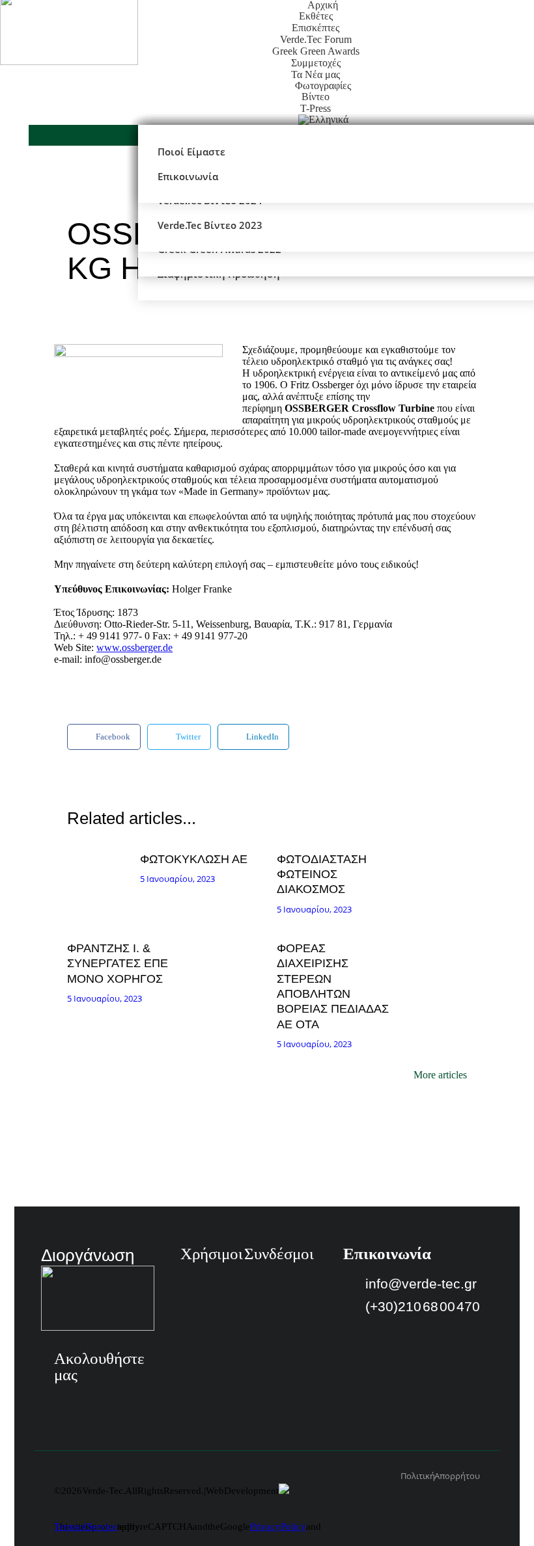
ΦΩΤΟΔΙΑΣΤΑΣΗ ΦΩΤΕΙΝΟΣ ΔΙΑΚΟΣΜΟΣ (322, 874)
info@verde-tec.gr (421, 1283)
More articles (440, 1075)
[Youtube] (98, 1401)
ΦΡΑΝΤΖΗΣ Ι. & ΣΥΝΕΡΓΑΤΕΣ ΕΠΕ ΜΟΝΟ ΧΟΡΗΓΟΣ (117, 963)
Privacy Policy (278, 1526)
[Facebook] (64, 1401)
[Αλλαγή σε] (323, 119)
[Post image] (100, 865)
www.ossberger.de (134, 647)
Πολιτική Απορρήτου (440, 1476)
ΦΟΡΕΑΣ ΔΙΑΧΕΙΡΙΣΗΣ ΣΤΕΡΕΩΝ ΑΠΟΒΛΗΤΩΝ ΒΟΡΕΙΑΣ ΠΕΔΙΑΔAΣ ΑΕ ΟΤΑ (333, 986)
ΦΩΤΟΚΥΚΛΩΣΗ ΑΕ (193, 859)
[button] (104, 737)
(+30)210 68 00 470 (422, 1306)
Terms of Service (85, 1526)
